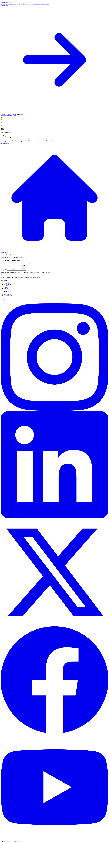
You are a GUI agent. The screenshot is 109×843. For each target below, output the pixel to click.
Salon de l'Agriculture (18, 114)
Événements (10, 257)
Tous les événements (8, 297)
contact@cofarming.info (6, 115)
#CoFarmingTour (8, 295)
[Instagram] (54, 410)
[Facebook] (54, 732)
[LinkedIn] (54, 517)
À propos (6, 287)
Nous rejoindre (4, 2)
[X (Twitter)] (54, 625)
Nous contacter (4, 252)
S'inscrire (23, 265)
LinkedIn (14, 115)
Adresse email (4, 269)
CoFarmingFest (9, 114)
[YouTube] (54, 840)
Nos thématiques (7, 284)
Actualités (15, 257)
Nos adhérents (4, 257)
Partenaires (3, 114)
